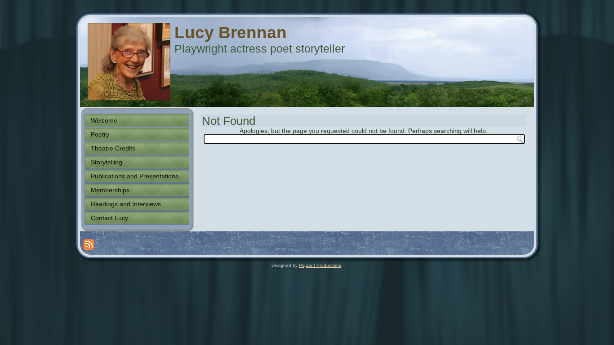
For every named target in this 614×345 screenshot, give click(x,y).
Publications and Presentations (134, 176)
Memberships (110, 190)
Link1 (286, 239)
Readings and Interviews (126, 204)
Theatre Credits (113, 148)
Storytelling (106, 162)
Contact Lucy (109, 217)
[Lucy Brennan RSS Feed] (88, 244)
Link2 (307, 239)
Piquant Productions (320, 265)
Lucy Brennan (230, 32)
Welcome (104, 120)
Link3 (327, 239)
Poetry (100, 134)
